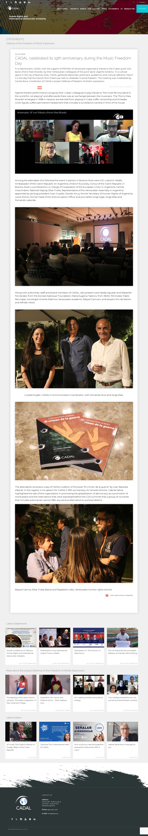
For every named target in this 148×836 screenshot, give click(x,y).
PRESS (104, 9)
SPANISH (142, 2)
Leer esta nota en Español (121, 595)
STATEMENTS (113, 9)
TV (121, 9)
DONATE (143, 9)
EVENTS (83, 9)
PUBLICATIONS (93, 9)
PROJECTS (74, 9)
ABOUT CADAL (62, 9)
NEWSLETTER (129, 9)
